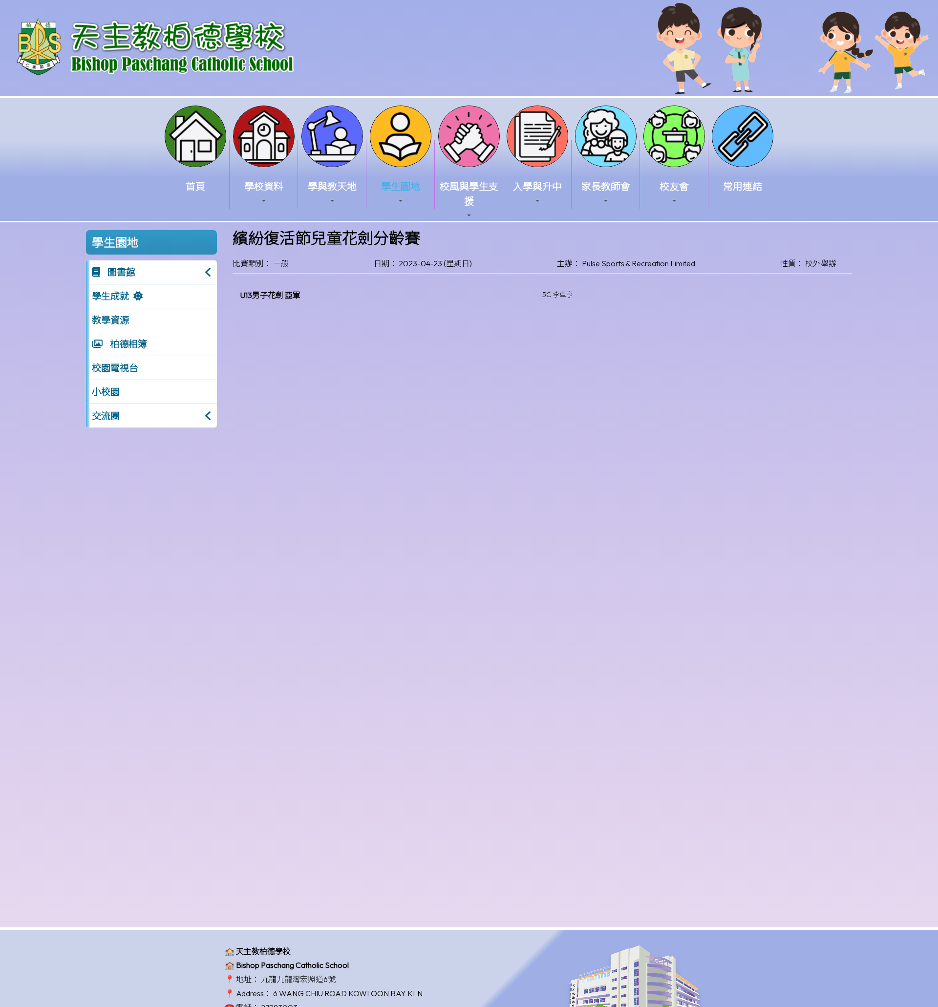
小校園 (106, 392)
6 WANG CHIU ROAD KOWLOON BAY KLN (348, 993)
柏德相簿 (127, 344)
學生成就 (110, 296)
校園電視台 (115, 368)
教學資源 (110, 320)
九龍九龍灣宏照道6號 (298, 979)
